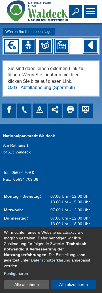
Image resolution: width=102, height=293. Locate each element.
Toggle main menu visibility (89, 10)
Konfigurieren (16, 273)
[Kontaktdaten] (24, 111)
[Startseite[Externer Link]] (30, 11)
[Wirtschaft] (62, 46)
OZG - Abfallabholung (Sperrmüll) (41, 87)
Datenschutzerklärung (50, 260)
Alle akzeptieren (73, 284)
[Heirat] (45, 46)
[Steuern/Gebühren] (11, 46)
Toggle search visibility (74, 10)
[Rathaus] (40, 111)
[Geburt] (28, 46)
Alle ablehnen (26, 284)
